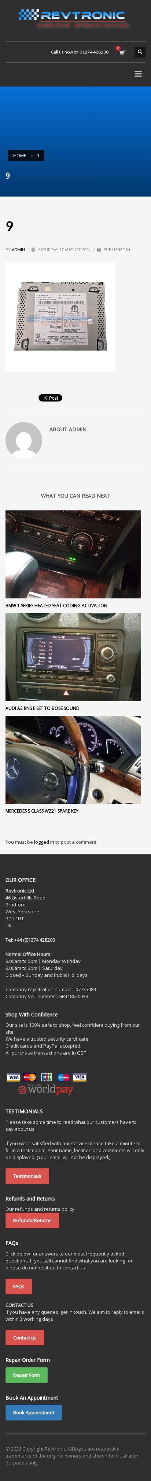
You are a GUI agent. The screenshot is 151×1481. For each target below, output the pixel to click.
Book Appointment (33, 1412)
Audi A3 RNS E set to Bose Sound (42, 708)
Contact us (25, 1337)
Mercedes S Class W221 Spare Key (41, 811)
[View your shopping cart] (121, 52)
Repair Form (26, 1375)
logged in (44, 842)
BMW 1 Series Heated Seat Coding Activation (56, 605)
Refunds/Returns (32, 1220)
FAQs (19, 1286)
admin (19, 249)
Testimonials (27, 1176)
